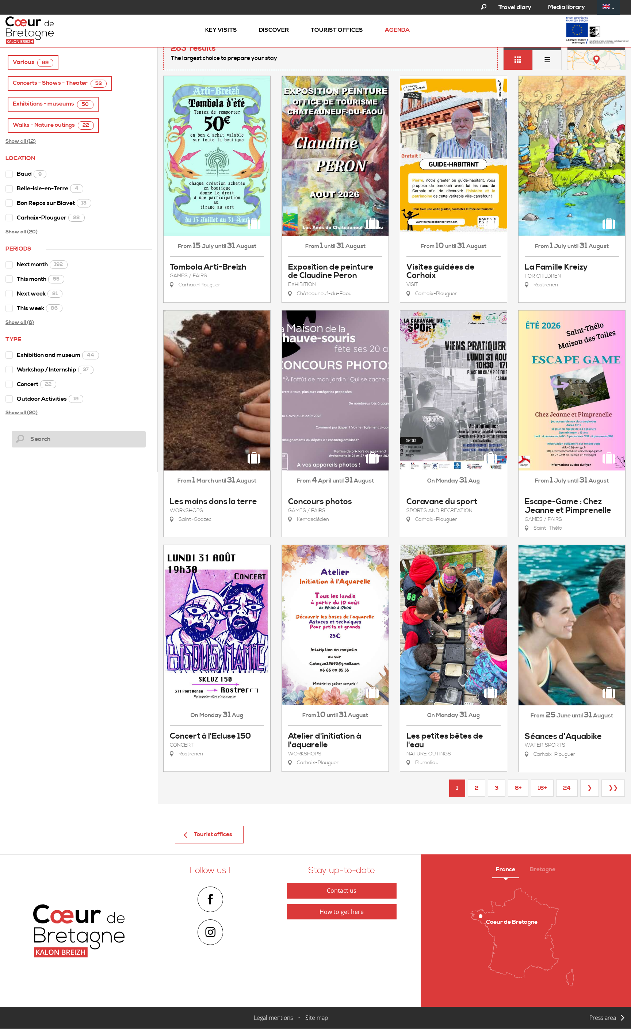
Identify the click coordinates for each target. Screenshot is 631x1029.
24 (567, 788)
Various (31, 62)
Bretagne (542, 869)
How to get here (342, 912)
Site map (316, 1018)
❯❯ (613, 788)
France (505, 869)
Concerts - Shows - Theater (57, 83)
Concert (34, 384)
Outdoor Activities (48, 399)
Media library (566, 7)
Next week (37, 293)
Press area (602, 1018)
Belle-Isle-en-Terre (48, 188)
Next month (40, 264)
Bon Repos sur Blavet (52, 203)
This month (38, 279)
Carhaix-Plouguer (48, 217)
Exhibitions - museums (51, 104)
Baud (29, 174)
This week (37, 308)
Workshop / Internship (53, 369)
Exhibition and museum (55, 355)
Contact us (341, 891)
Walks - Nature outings (51, 125)
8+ (518, 788)
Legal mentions (273, 1018)
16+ (542, 788)
